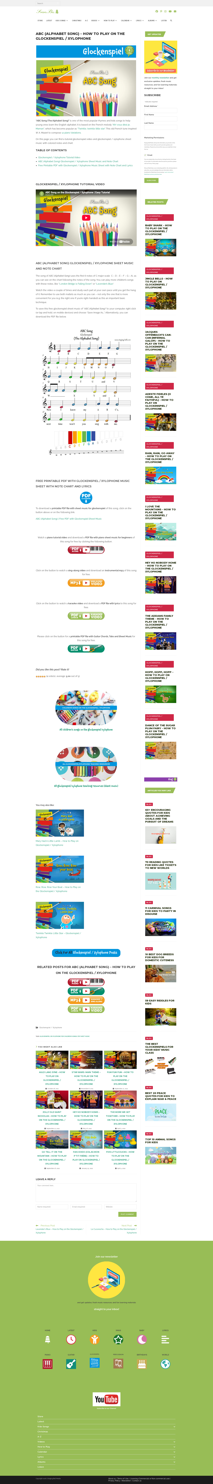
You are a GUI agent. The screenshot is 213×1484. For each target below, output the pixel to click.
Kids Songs (43, 1426)
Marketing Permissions (154, 138)
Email (149, 155)
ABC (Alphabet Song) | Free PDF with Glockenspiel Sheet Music (69, 518)
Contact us (136, 1481)
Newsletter (126, 1481)
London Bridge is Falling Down (75, 283)
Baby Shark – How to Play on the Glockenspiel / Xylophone (158, 230)
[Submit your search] (57, 3)
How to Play (44, 1447)
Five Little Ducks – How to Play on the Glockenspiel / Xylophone (120, 1158)
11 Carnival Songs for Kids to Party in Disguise (160, 911)
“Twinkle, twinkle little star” (91, 128)
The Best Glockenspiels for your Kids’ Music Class (159, 1048)
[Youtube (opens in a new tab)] (171, 11)
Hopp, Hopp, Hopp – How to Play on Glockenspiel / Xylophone (159, 676)
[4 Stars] (43, 676)
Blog (149, 804)
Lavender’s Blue (104, 283)
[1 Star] (37, 676)
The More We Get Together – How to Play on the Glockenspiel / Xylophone (120, 1118)
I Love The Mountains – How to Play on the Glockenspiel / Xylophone (160, 512)
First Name (149, 115)
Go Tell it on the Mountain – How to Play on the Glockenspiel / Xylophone (52, 1158)
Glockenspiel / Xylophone (50, 1028)
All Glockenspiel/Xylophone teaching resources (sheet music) (86, 786)
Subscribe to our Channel (106, 1408)
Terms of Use (122, 1479)
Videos (41, 1442)
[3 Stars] (41, 676)
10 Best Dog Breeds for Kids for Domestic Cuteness (159, 957)
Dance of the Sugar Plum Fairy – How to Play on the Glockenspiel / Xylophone (160, 731)
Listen (41, 1467)
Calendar (42, 1452)
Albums (41, 1462)
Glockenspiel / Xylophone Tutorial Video (59, 157)
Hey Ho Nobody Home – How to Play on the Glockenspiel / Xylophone (86, 1118)
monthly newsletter (160, 78)
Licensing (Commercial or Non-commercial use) (150, 1479)
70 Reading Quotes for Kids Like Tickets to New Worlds (160, 865)
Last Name (149, 123)
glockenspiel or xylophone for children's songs (58, 1036)
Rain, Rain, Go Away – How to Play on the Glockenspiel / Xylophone (159, 458)
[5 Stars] (45, 676)
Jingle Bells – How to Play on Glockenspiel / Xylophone (159, 283)
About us (112, 1479)
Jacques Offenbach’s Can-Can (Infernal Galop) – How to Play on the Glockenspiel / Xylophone (158, 340)
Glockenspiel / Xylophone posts (86, 952)
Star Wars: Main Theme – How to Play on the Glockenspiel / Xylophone (86, 1078)
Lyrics (41, 1457)
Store (40, 1416)
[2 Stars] (39, 676)
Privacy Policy (114, 1481)
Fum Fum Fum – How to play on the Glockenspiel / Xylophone (120, 1078)
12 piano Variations (71, 132)
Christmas (43, 1431)
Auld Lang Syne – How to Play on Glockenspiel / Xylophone (52, 1078)
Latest (41, 1421)
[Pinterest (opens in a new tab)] (162, 11)
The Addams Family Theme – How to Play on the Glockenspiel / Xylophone (159, 621)
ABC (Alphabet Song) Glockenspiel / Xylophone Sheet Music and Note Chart (78, 161)
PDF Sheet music (84, 1036)
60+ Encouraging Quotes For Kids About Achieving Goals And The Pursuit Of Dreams (159, 815)
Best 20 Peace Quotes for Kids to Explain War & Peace (160, 1096)
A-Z (39, 1437)
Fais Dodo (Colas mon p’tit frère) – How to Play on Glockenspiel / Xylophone (86, 1158)
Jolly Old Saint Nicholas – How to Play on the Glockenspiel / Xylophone (52, 1118)
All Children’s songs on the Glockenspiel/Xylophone (86, 730)
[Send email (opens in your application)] (176, 11)
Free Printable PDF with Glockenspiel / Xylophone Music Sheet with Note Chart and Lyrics (85, 165)
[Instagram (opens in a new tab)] (166, 11)
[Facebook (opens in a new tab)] (158, 11)
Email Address (151, 106)
